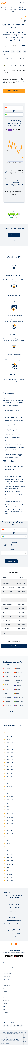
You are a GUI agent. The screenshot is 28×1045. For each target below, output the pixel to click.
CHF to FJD (9, 766)
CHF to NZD (10, 814)
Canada (18, 668)
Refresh (23, 45)
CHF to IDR (9, 780)
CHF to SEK (10, 843)
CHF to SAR (10, 837)
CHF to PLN (10, 834)
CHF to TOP (10, 854)
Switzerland (18, 434)
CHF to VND (10, 864)
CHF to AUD (10, 736)
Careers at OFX (6, 1000)
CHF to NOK (10, 810)
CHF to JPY (9, 790)
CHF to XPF (10, 877)
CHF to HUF (10, 777)
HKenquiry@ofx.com (14, 927)
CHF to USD (10, 861)
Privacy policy (6, 1015)
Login (4, 965)
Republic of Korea (19, 681)
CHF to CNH (10, 746)
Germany (7, 672)
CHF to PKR (10, 830)
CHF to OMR (10, 817)
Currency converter (7, 973)
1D (6, 130)
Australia (7, 668)
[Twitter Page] (11, 1025)
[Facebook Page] (4, 1025)
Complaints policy (7, 985)
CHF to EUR (10, 763)
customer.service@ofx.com (14, 911)
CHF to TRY (10, 857)
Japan (6, 676)
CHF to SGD (10, 847)
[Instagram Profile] (21, 1025)
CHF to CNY (10, 749)
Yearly (21, 545)
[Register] (20, 3)
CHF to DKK (10, 756)
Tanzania (17, 491)
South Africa (19, 701)
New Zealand (19, 697)
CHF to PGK (10, 824)
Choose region (6, 976)
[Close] (21, 1035)
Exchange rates (6, 970)
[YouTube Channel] (18, 1025)
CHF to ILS (9, 783)
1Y (16, 130)
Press (4, 994)
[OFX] (3, 3)
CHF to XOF (10, 874)
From (4, 54)
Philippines (8, 680)
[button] (13, 51)
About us (5, 991)
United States (20, 705)
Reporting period (14, 549)
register (19, 81)
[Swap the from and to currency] (14, 111)
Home (2, 7)
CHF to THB (10, 850)
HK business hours (18, 322)
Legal (4, 1009)
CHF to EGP (10, 759)
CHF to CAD (10, 743)
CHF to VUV (10, 867)
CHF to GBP (10, 769)
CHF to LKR (10, 796)
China (6, 689)
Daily (7, 545)
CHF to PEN (10, 820)
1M (13, 130)
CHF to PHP (10, 827)
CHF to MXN (10, 803)
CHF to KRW (10, 793)
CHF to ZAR (10, 881)
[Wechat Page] (14, 1025)
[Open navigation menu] (26, 3)
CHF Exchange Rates (13, 9)
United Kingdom (9, 705)
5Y (19, 130)
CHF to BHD (10, 739)
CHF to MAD (10, 800)
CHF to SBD (10, 840)
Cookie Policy (7, 1043)
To (3, 61)
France (18, 689)
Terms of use (6, 1012)
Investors (5, 1003)
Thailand (18, 685)
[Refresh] (3, 45)
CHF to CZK (10, 753)
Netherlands (8, 697)
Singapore (7, 701)
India (6, 693)
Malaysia (18, 676)
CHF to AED (10, 733)
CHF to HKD (10, 773)
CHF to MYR (10, 806)
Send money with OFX (8, 968)
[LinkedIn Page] (7, 1025)
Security (5, 997)
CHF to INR (9, 787)
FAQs (4, 982)
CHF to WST (10, 871)
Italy (17, 693)
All (21, 130)
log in (7, 186)
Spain (6, 684)
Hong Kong (19, 672)
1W (10, 130)
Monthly (14, 545)
